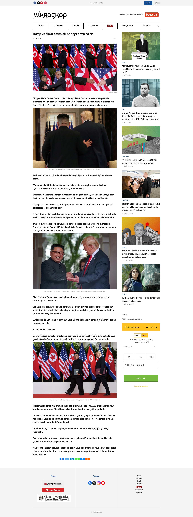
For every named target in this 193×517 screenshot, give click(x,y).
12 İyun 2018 (37, 38)
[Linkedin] (72, 459)
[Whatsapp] (77, 459)
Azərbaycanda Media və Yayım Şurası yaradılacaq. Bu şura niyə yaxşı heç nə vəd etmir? (141, 69)
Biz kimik (146, 26)
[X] (94, 483)
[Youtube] (103, 483)
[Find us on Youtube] (41, 3)
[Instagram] (99, 483)
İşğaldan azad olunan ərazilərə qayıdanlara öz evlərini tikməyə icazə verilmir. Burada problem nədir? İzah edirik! (141, 207)
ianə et (151, 14)
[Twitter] (67, 459)
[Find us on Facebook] (34, 3)
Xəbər (41, 26)
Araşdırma (93, 26)
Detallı (76, 26)
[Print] (87, 459)
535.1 (123, 109)
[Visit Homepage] (50, 15)
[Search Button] (158, 26)
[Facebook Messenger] (82, 459)
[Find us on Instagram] (45, 3)
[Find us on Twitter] (38, 3)
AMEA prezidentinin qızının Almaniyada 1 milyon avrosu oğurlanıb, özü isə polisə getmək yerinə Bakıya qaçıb (140, 254)
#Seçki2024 (127, 26)
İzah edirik (58, 26)
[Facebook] (62, 459)
